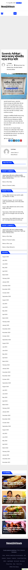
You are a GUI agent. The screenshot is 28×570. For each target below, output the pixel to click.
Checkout (4, 558)
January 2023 (5, 412)
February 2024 (6, 365)
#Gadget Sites (10, 67)
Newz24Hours (8, 6)
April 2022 (4, 444)
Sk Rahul (10, 63)
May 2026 (4, 267)
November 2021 (6, 462)
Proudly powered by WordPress (9, 550)
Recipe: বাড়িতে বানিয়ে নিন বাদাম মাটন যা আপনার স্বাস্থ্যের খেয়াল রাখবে (13, 514)
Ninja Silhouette (11, 247)
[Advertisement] (14, 31)
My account (22, 561)
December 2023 (6, 372)
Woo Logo (9, 243)
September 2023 (6, 383)
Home (3, 555)
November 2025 (6, 289)
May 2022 (4, 440)
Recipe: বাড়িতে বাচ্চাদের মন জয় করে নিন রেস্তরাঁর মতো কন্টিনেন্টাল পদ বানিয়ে (13, 484)
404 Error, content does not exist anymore (14, 555)
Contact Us (14, 558)
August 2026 (5, 256)
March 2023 (5, 404)
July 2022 (4, 433)
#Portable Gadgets (18, 67)
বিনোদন (5, 496)
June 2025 (5, 307)
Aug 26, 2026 (8, 486)
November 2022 (6, 419)
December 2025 (6, 285)
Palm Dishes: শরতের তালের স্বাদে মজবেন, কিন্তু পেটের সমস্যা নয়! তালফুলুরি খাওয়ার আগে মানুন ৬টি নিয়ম (13, 213)
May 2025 (4, 311)
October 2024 (5, 336)
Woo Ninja (9, 182)
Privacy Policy (9, 564)
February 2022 (6, 451)
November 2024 (6, 332)
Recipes (5, 481)
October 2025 (5, 293)
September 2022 (6, 426)
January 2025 (5, 325)
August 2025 (5, 300)
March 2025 (5, 318)
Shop (14, 564)
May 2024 (4, 354)
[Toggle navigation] (15, 13)
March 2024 (5, 361)
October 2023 (5, 379)
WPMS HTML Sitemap (14, 566)
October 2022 (5, 422)
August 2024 (5, 343)
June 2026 (5, 264)
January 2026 (5, 282)
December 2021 (6, 458)
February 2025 (6, 321)
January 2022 (5, 455)
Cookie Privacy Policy (21, 558)
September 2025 (6, 296)
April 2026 (4, 271)
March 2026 (5, 275)
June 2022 (5, 437)
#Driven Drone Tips (20, 65)
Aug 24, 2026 (8, 531)
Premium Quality (11, 185)
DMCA (4, 561)
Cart (25, 555)
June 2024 (5, 350)
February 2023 (6, 408)
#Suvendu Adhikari (11, 69)
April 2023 (4, 401)
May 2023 (4, 397)
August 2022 (5, 430)
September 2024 (6, 339)
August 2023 (5, 386)
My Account (16, 561)
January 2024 (5, 368)
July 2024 (4, 347)
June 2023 (5, 394)
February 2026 (6, 278)
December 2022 (6, 415)
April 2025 (4, 314)
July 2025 (4, 303)
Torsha (15, 486)
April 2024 (4, 357)
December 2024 (6, 329)
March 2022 (5, 448)
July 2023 (4, 390)
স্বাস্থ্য (4, 526)
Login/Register (10, 561)
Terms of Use (19, 564)
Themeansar (13, 552)
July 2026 (4, 260)
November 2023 (6, 375)
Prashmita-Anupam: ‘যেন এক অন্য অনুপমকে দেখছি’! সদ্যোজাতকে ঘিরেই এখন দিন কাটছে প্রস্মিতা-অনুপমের (13, 202)
